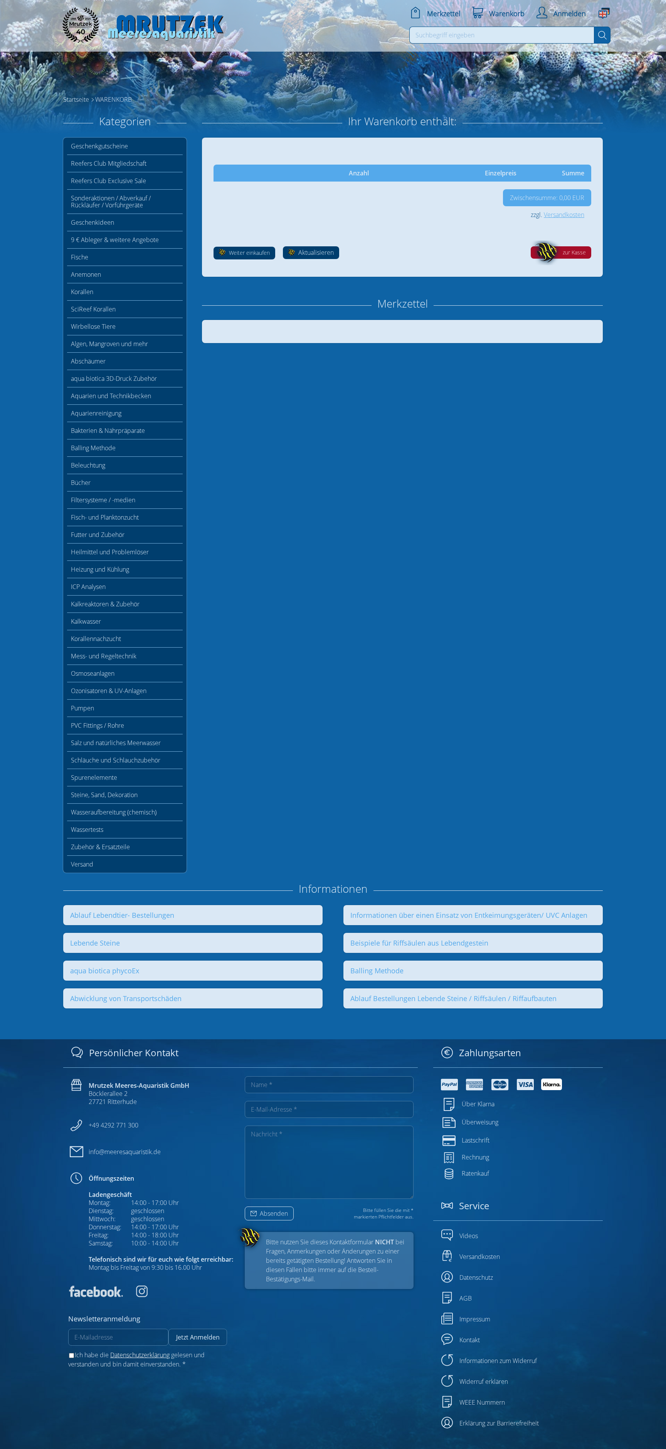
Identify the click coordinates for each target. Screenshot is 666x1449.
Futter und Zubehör (97, 534)
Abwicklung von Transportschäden (126, 998)
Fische (79, 257)
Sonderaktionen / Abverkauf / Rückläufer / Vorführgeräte (111, 201)
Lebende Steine (95, 942)
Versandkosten (564, 214)
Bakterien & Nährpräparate (108, 430)
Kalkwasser (86, 621)
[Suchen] (602, 35)
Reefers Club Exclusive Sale (108, 181)
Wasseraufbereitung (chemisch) (113, 812)
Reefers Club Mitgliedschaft (108, 163)
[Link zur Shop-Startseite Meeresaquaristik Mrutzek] (140, 23)
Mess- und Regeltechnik (103, 656)
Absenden (273, 1213)
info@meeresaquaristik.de (125, 1152)
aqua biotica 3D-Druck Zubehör (114, 378)
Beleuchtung (88, 465)
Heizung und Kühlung (100, 569)
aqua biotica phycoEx (104, 970)
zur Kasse (574, 252)
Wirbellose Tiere (93, 326)
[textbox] (502, 35)
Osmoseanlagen (92, 673)
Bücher (81, 482)
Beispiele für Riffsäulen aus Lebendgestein (419, 942)
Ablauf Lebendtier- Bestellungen (122, 915)
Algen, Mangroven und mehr (109, 344)
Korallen (82, 292)
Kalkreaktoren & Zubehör (105, 604)
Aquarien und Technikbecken (111, 396)
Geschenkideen (92, 222)
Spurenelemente (94, 777)
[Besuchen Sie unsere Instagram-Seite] (136, 1295)
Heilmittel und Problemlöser (110, 552)
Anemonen (86, 274)
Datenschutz (476, 1277)
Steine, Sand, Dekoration (104, 795)
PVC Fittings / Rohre (97, 725)
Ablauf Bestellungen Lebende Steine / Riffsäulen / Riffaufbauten (453, 998)
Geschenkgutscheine (99, 146)
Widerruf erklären (483, 1381)
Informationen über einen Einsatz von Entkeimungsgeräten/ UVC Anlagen (468, 915)
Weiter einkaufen (248, 252)
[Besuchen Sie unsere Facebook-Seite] (95, 1295)
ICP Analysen (88, 586)
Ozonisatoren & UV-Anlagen (108, 691)
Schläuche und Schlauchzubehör (115, 760)
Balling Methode (93, 448)
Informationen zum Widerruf (498, 1360)
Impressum (474, 1319)
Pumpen (82, 708)
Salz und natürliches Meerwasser (116, 743)
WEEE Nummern (482, 1402)
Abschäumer (88, 361)
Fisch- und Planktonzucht (105, 517)
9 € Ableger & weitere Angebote (115, 240)
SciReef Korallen (93, 309)
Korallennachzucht (96, 638)
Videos (468, 1236)
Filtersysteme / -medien (103, 500)
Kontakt (469, 1340)
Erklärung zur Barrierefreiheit (499, 1423)
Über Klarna (478, 1104)
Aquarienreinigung (96, 413)
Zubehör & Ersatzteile (100, 847)
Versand (82, 864)
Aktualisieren (315, 252)
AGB (465, 1298)
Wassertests (87, 829)
